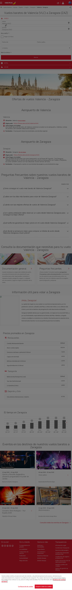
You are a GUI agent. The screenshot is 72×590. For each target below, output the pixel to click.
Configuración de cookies (25, 586)
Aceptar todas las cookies (44, 586)
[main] (36, 581)
